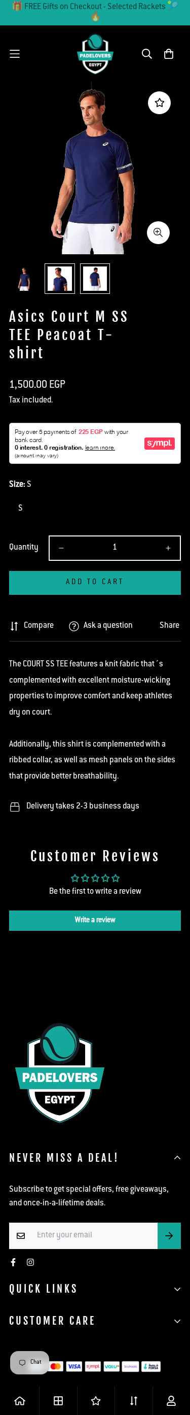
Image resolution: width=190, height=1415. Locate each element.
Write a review (95, 920)
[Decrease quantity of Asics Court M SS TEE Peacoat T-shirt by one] (61, 548)
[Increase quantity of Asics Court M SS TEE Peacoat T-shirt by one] (168, 548)
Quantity (24, 548)
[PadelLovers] (95, 53)
